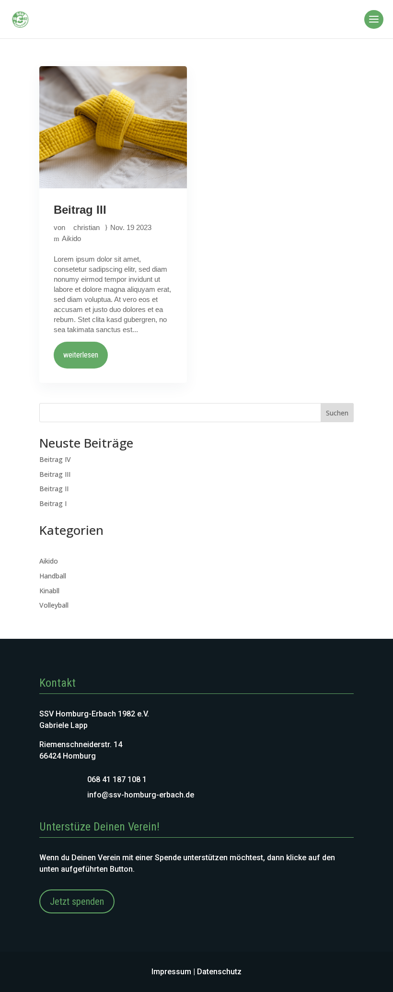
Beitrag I (53, 503)
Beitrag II (54, 488)
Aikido (71, 238)
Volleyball (54, 605)
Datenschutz (219, 971)
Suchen (337, 412)
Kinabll (49, 590)
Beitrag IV (55, 459)
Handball (52, 575)
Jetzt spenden (77, 901)
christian (86, 227)
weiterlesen (80, 354)
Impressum (171, 971)
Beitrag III (80, 209)
